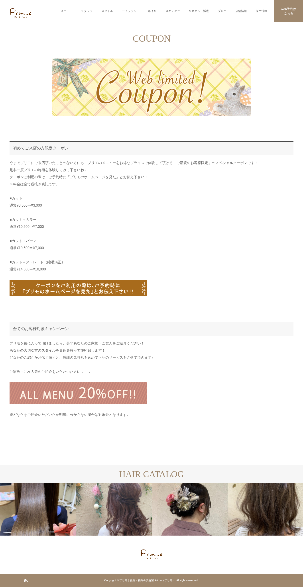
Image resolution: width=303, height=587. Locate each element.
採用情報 (261, 11)
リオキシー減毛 (199, 11)
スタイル (107, 11)
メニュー (66, 11)
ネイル (152, 11)
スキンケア (172, 11)
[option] (53, 509)
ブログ (222, 11)
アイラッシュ (130, 11)
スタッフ (86, 11)
